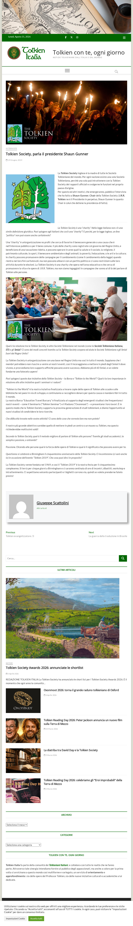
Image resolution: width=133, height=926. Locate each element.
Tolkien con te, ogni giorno (89, 52)
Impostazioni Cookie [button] (15, 918)
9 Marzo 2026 (51, 755)
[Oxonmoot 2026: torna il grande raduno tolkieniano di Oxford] (23, 700)
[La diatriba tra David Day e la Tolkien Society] (23, 760)
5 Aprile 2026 (12, 674)
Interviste (11, 148)
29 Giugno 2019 (15, 160)
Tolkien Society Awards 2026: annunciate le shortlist (44, 667)
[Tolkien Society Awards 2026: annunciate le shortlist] (66, 618)
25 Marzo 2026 (52, 729)
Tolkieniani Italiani (58, 865)
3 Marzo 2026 (51, 789)
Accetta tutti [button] (36, 918)
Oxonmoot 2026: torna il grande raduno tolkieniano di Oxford (81, 690)
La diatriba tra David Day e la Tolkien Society (71, 750)
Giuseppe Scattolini (53, 502)
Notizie (9, 663)
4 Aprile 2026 (51, 695)
